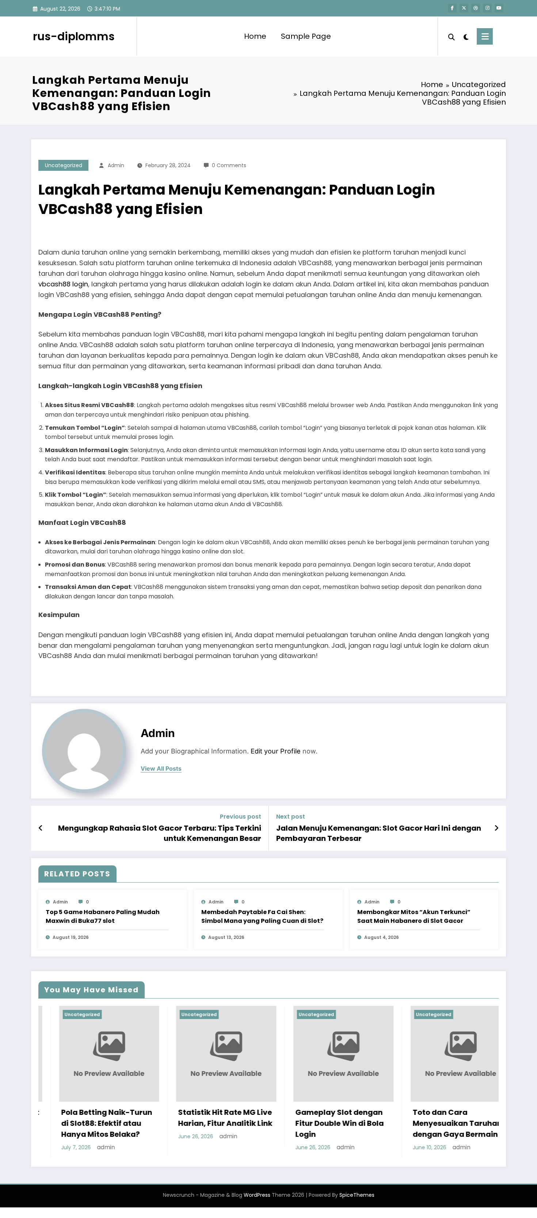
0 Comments (229, 165)
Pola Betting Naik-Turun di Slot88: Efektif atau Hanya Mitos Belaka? (46, 1123)
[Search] (451, 36)
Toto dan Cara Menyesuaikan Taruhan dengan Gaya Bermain (397, 1123)
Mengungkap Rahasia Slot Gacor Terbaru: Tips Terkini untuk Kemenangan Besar (159, 833)
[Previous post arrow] (40, 828)
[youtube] (499, 8)
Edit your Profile (276, 751)
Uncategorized (63, 165)
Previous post (240, 816)
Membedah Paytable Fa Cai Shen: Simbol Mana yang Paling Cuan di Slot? (262, 916)
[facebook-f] (452, 8)
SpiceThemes (356, 1201)
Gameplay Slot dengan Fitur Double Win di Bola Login (280, 1123)
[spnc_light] (465, 36)
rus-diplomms (74, 36)
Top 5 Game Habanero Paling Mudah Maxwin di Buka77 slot (103, 916)
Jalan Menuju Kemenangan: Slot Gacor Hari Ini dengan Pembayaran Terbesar (378, 833)
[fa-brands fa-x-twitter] (464, 8)
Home (255, 36)
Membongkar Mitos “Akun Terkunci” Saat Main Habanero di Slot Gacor (414, 916)
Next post (290, 816)
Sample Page (306, 36)
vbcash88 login (63, 284)
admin (116, 165)
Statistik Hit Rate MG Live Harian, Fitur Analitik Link (165, 1117)
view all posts (161, 768)
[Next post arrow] (496, 828)
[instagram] (487, 8)
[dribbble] (475, 8)
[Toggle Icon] (485, 36)
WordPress (257, 1201)
